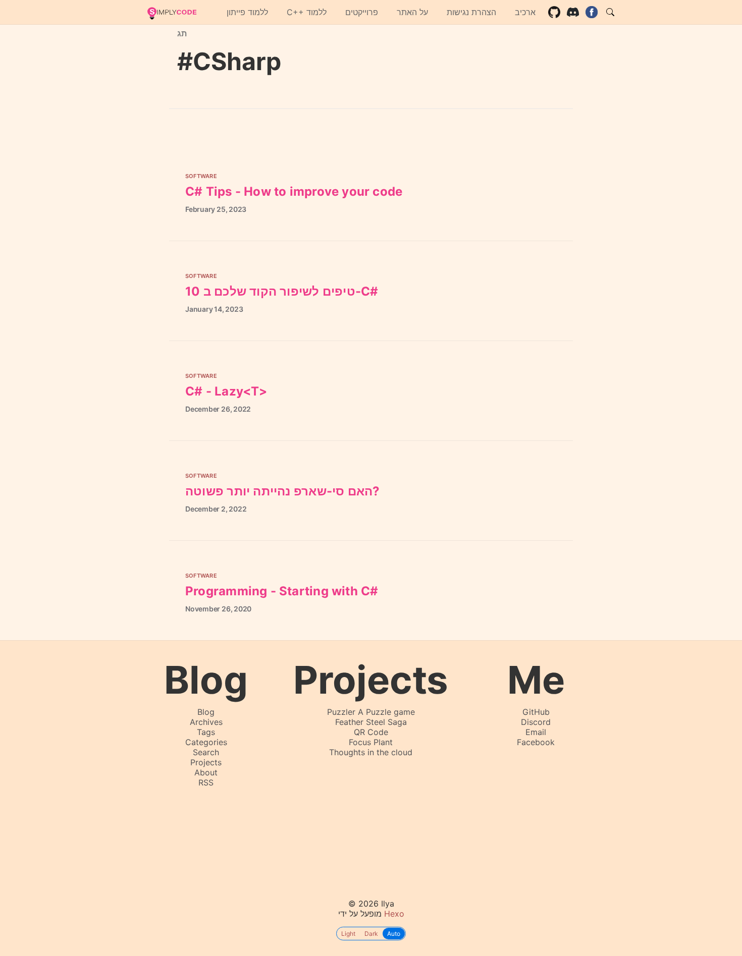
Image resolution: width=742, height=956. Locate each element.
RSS (206, 782)
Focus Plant (371, 742)
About (206, 772)
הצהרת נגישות (471, 12)
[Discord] (573, 12)
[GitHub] (554, 12)
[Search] (610, 12)
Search (206, 752)
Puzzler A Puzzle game (371, 712)
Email (535, 732)
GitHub (536, 712)
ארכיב (525, 12)
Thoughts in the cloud (370, 752)
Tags (206, 732)
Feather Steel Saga (371, 722)
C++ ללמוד (307, 12)
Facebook (536, 742)
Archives (206, 722)
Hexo (394, 914)
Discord (536, 722)
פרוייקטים (361, 12)
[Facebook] (592, 12)
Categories (206, 742)
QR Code (371, 732)
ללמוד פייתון (247, 12)
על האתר (412, 12)
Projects (206, 762)
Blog (206, 712)
